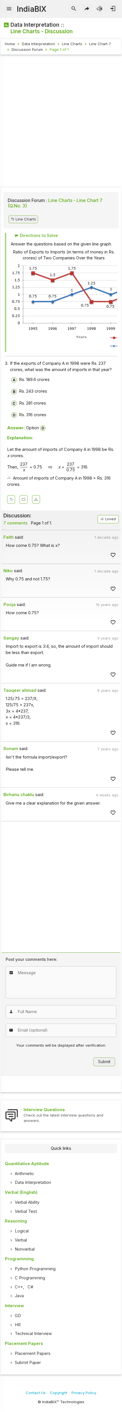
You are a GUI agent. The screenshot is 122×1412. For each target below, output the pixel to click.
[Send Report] (36, 499)
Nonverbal (25, 1249)
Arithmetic (24, 1173)
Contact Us (36, 1392)
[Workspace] (24, 499)
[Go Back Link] (11, 499)
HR (18, 1324)
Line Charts (72, 43)
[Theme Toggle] (100, 8)
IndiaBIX (31, 9)
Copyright (58, 1392)
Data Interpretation (38, 43)
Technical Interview (33, 1333)
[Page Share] (86, 8)
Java (19, 1295)
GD (18, 1315)
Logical (22, 1231)
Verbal (21, 1240)
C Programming (30, 1277)
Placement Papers (33, 1353)
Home (10, 43)
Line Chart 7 (100, 43)
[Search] (73, 8)
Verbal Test (26, 1211)
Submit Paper (28, 1362)
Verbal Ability (27, 1202)
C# (30, 1287)
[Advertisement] (61, 122)
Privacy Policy (83, 1392)
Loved (110, 519)
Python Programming (35, 1268)
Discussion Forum (27, 49)
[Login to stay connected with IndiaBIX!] (112, 8)
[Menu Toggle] (9, 8)
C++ (19, 1287)
